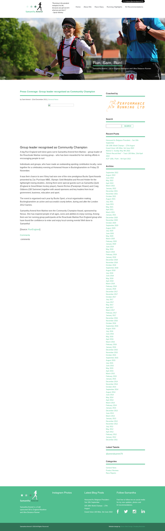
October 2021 (111, 196)
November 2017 (112, 294)
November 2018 (112, 262)
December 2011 (112, 440)
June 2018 (110, 276)
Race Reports (111, 473)
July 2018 (109, 273)
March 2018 (110, 284)
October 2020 (111, 223)
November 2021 (112, 194)
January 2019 (111, 257)
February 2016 (111, 344)
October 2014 (111, 387)
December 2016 (112, 318)
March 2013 (110, 416)
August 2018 (110, 270)
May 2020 (109, 236)
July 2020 (109, 231)
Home (78, 7)
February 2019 (111, 254)
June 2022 (110, 178)
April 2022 (109, 183)
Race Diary (99, 7)
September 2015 (112, 358)
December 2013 (112, 411)
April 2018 (109, 281)
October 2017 (111, 297)
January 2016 (111, 347)
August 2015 (110, 360)
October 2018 (111, 265)
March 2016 (110, 342)
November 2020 (112, 220)
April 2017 (109, 307)
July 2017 (109, 299)
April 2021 (109, 210)
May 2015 (109, 368)
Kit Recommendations (134, 7)
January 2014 (111, 408)
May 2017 (109, 305)
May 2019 (109, 249)
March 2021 (110, 212)
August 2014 (110, 392)
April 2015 (109, 371)
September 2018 (112, 268)
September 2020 (112, 225)
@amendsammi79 (114, 454)
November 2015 (112, 352)
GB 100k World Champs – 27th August (120, 146)
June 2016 (110, 334)
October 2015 (111, 355)
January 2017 (111, 315)
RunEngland (34, 229)
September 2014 (112, 389)
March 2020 (110, 239)
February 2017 (111, 313)
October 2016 (111, 323)
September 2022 (112, 173)
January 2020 (111, 244)
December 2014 (112, 382)
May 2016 (109, 337)
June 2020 (110, 233)
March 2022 (110, 186)
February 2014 (111, 405)
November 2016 (112, 321)
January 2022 (111, 188)
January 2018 (111, 289)
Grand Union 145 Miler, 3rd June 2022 (120, 148)
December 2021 (112, 191)
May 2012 (109, 429)
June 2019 (110, 247)
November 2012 (112, 424)
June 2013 (110, 413)
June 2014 (110, 395)
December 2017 (112, 292)
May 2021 (109, 207)
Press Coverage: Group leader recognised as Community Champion (57, 91)
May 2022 (109, 180)
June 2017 (110, 302)
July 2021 (109, 202)
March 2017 (110, 310)
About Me (88, 7)
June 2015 (110, 366)
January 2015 (111, 379)
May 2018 (109, 278)
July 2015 (109, 363)
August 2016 (110, 329)
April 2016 (109, 339)
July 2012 (109, 426)
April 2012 (109, 432)
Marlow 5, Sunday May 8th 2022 (118, 151)
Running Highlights (114, 7)
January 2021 (111, 215)
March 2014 (110, 403)
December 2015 (112, 350)
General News (53, 99)
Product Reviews (112, 470)
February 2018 (111, 286)
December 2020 (112, 218)
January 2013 (111, 418)
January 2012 (111, 437)
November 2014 (112, 384)
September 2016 (112, 326)
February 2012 (111, 434)
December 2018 (112, 260)
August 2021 (110, 199)
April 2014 (109, 400)
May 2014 (109, 397)
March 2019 (110, 252)
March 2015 (110, 374)
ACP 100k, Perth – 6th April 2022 (118, 159)
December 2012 (112, 421)
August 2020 (110, 228)
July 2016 (109, 331)
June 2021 (110, 204)
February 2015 (111, 376)
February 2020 (111, 241)
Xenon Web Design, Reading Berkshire (133, 526)
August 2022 (110, 175)
